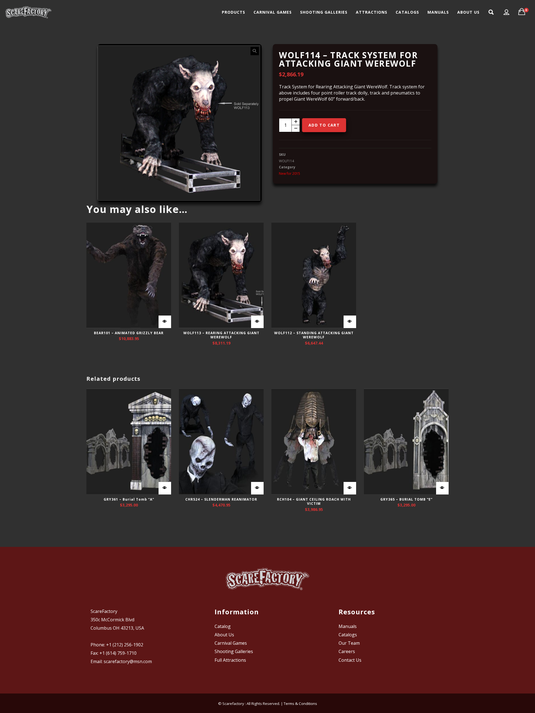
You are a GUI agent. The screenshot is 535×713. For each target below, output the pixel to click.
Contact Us (350, 660)
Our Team (349, 643)
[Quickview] (165, 322)
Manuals (348, 626)
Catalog (223, 626)
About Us (224, 635)
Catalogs (348, 635)
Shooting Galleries (234, 651)
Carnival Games (231, 643)
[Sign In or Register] (506, 12)
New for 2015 (289, 173)
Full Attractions (230, 660)
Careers (347, 651)
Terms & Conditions (300, 703)
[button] (255, 51)
